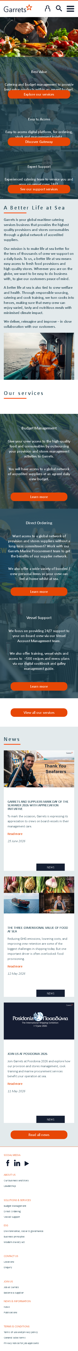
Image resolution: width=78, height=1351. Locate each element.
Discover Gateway (39, 142)
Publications (10, 1312)
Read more (15, 834)
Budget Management (15, 1205)
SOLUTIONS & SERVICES (17, 1200)
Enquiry (8, 1267)
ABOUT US (10, 1174)
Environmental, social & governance (23, 1231)
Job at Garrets (11, 1287)
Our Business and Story (16, 1180)
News (7, 1306)
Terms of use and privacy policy (21, 1332)
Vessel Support (12, 1216)
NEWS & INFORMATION (17, 1301)
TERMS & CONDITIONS (17, 1326)
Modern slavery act (14, 1242)
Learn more (39, 497)
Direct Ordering (12, 1211)
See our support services (39, 189)
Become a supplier (14, 1292)
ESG (6, 1225)
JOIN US (8, 1281)
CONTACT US (11, 1256)
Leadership (10, 1186)
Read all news (39, 1135)
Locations (9, 1261)
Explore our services (39, 94)
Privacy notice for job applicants (21, 1343)
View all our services (39, 712)
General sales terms (15, 1337)
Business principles (14, 1236)
